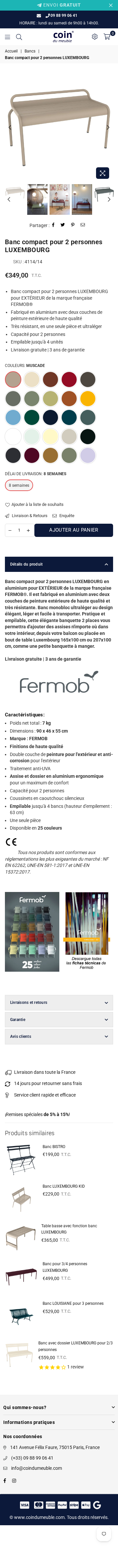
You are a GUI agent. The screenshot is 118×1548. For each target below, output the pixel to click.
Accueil (11, 51)
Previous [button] (10, 128)
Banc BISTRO (54, 1146)
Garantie (17, 1019)
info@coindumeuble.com (36, 1468)
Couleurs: (25, 365)
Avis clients (20, 1036)
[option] (59, 127)
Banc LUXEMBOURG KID (64, 1186)
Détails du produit (26, 564)
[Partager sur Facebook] (53, 225)
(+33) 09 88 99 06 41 (32, 1458)
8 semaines (19, 485)
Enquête (66, 515)
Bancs (30, 51)
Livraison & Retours (29, 515)
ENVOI (61, 5)
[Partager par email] (83, 225)
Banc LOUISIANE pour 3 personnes (73, 1303)
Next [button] (108, 128)
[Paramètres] (95, 37)
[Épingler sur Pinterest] (72, 225)
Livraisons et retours (28, 1002)
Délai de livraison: (35, 474)
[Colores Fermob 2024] (32, 978)
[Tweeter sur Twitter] (63, 225)
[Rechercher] (19, 37)
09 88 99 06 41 (63, 15)
